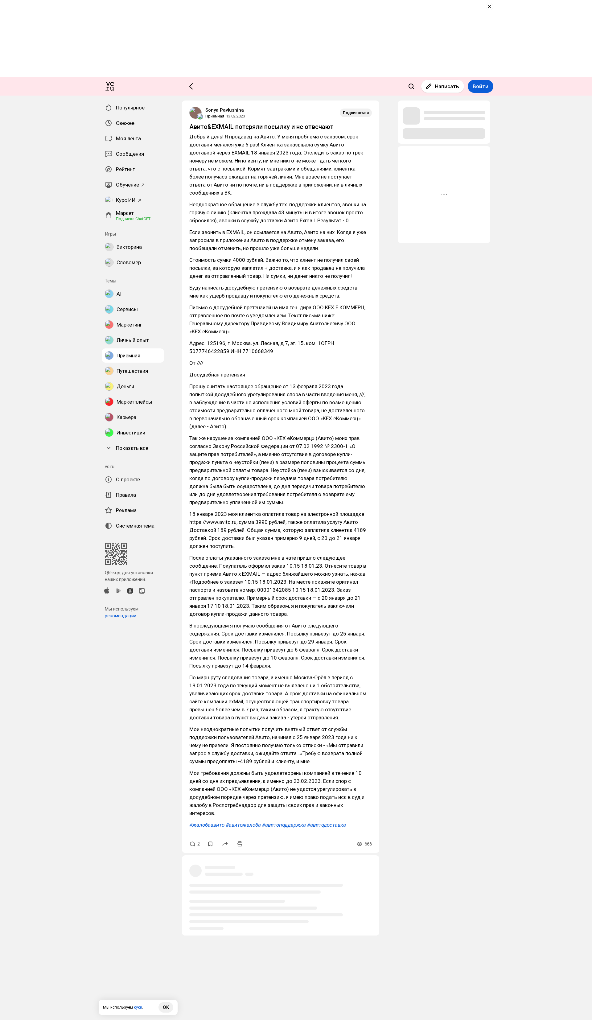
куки (138, 1007)
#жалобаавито (206, 825)
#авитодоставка (326, 825)
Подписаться (356, 112)
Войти (480, 86)
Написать (447, 86)
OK (166, 1007)
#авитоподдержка (284, 825)
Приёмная (214, 116)
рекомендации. (121, 616)
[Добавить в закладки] (210, 844)
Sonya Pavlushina (224, 110)
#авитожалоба (243, 825)
